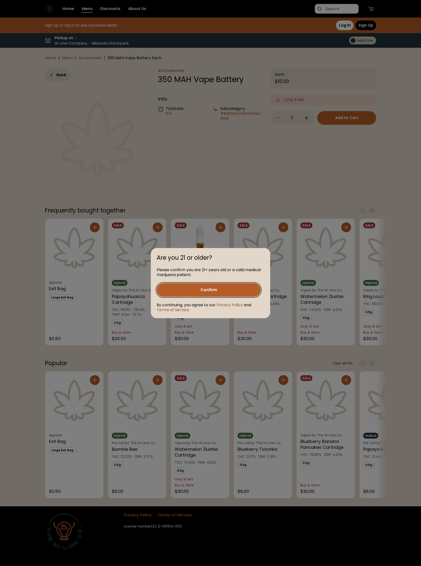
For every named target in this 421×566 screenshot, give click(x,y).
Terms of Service (173, 310)
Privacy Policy (230, 305)
